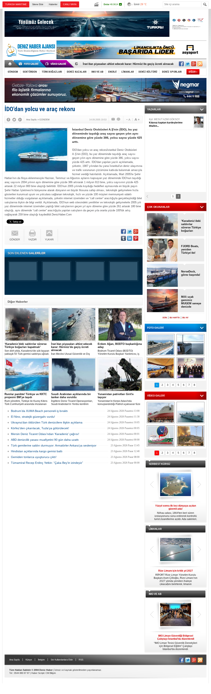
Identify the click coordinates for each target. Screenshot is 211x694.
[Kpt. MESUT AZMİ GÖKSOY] (198, 122)
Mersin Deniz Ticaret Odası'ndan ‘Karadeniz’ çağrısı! (45, 434)
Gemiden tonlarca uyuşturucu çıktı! (33, 457)
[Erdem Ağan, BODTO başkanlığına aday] (120, 324)
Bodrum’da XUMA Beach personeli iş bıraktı (39, 411)
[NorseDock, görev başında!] (162, 275)
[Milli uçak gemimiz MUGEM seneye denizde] (162, 301)
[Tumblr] (123, 238)
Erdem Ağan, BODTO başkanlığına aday (108, 63)
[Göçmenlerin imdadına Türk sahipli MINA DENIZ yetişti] (161, 436)
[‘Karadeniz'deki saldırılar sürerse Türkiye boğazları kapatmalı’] (27, 324)
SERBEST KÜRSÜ (159, 464)
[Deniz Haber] (30, 59)
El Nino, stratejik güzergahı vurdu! (33, 416)
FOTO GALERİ (155, 327)
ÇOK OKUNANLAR (158, 207)
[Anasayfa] (10, 63)
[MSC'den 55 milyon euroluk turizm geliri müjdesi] (161, 368)
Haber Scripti (37, 673)
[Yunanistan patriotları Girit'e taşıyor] (120, 375)
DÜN (165, 317)
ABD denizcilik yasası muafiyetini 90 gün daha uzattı (45, 439)
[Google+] (20, 119)
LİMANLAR (155, 529)
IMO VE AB (155, 594)
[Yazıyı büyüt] (137, 119)
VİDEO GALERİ (156, 395)
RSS (81, 659)
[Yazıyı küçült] (127, 119)
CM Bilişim (51, 673)
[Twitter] (14, 119)
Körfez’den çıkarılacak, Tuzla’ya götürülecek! (40, 428)
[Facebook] (8, 119)
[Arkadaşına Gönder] (113, 119)
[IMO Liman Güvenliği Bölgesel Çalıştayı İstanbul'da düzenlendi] (176, 615)
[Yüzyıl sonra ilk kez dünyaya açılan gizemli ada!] (176, 485)
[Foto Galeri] (29, 63)
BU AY (185, 317)
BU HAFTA (175, 317)
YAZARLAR (154, 109)
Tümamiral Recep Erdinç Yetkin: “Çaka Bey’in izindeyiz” (47, 462)
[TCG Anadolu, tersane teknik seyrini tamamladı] (190, 412)
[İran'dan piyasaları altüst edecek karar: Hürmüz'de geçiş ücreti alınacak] (73, 324)
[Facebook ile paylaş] (181, 63)
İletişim (41, 659)
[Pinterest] (135, 238)
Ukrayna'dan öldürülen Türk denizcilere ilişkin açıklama (46, 422)
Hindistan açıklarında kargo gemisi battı (36, 451)
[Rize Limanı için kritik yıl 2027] (176, 550)
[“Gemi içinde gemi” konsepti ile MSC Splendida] (161, 344)
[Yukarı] (49, 235)
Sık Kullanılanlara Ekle (62, 659)
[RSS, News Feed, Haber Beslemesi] (199, 63)
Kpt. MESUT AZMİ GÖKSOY (166, 122)
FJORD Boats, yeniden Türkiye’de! (190, 249)
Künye (29, 659)
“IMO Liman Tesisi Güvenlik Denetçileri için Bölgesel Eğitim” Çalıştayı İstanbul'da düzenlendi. (175, 642)
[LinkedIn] (129, 238)
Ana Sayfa (14, 659)
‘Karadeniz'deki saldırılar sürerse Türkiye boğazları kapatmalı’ (191, 225)
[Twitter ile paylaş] (187, 63)
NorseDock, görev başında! (190, 273)
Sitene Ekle (37, 4)
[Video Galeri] (56, 63)
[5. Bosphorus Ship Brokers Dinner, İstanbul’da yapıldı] (190, 368)
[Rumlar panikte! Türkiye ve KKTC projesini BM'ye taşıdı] (27, 375)
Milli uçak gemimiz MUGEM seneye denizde (191, 301)
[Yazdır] (119, 119)
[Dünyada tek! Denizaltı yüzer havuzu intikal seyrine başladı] (190, 344)
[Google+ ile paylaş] (193, 63)
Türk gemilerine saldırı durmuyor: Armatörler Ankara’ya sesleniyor (53, 445)
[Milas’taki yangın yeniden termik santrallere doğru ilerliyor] (190, 436)
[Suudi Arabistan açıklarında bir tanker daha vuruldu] (73, 375)
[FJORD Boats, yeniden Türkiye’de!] (162, 250)
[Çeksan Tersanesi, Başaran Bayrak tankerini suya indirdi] (161, 412)
